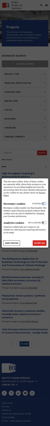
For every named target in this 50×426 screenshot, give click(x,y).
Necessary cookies (14, 203)
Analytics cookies (13, 222)
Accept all (39, 243)
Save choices (11, 243)
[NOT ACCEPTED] (44, 227)
